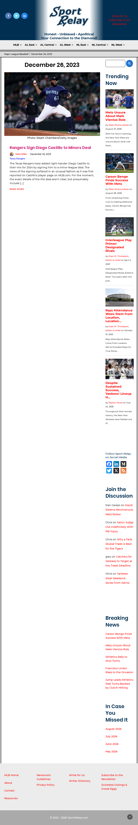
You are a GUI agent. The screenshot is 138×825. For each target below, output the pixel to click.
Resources (11, 798)
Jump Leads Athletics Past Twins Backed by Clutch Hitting (119, 683)
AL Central (47, 44)
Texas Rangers (17, 158)
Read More (17, 189)
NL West (117, 44)
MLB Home (11, 775)
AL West (65, 44)
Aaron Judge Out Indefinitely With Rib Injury (119, 527)
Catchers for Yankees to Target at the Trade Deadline (118, 561)
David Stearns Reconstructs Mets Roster (119, 510)
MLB (16, 44)
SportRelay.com (78, 817)
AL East (30, 44)
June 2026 (112, 744)
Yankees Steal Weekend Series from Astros (117, 578)
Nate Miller (21, 154)
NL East (81, 44)
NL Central (99, 44)
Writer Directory (79, 781)
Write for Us (119, 16)
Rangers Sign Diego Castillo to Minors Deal (50, 147)
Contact (9, 790)
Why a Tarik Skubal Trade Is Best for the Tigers (118, 544)
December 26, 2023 (40, 154)
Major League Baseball (16, 54)
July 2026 (111, 736)
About (8, 782)
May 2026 (111, 751)
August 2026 (113, 729)
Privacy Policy (45, 784)
